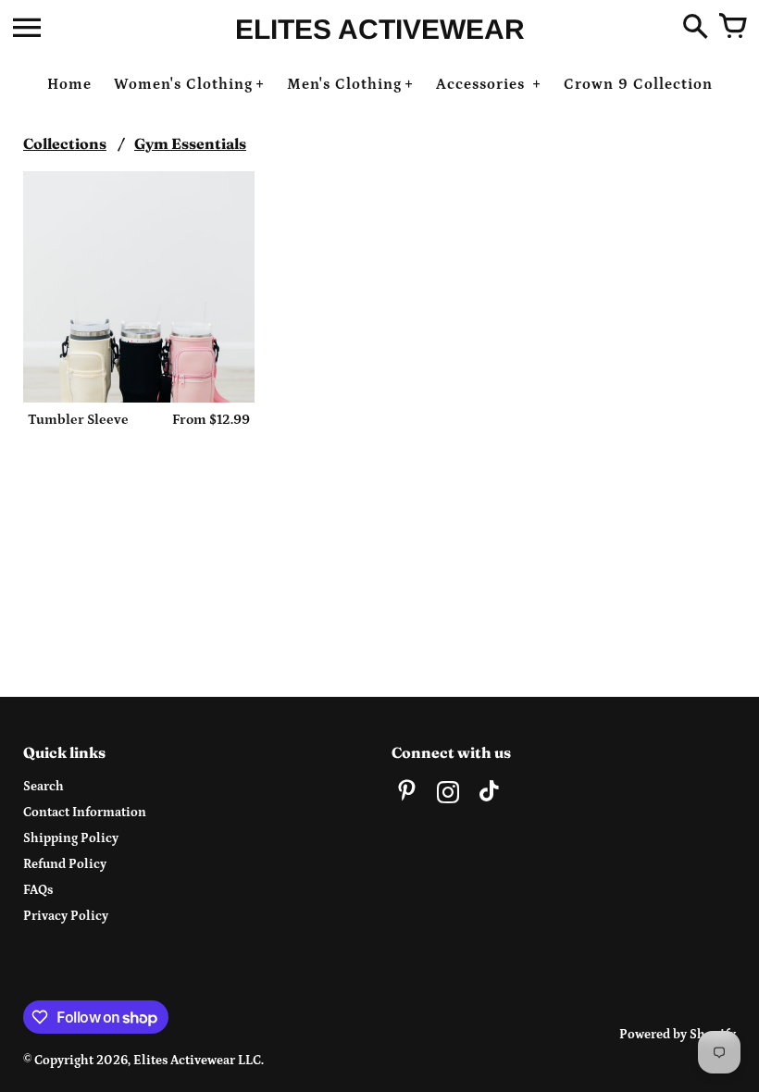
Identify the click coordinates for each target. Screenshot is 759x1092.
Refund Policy (64, 864)
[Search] (695, 28)
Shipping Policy (70, 838)
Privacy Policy (65, 916)
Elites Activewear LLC (197, 1060)
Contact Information (84, 812)
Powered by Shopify (677, 1034)
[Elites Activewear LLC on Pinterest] (407, 795)
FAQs (38, 890)
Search (43, 786)
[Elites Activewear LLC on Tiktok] (488, 795)
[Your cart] (732, 28)
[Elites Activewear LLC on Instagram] (448, 795)
